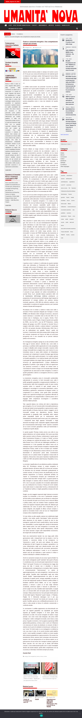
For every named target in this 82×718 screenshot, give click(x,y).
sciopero (72, 219)
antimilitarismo (64, 181)
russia (41, 656)
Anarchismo (69, 175)
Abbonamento (43, 25)
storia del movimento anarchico (68, 228)
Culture (62, 159)
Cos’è (10, 25)
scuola (62, 222)
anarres (62, 178)
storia (62, 225)
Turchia (68, 234)
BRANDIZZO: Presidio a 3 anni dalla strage (70, 42)
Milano (69, 203)
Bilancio (57, 25)
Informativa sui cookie (16, 28)
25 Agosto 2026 (28, 697)
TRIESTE (63, 234)
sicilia (67, 222)
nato (73, 209)
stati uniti (72, 222)
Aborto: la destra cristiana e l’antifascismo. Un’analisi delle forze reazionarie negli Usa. (49, 676)
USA (62, 238)
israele (72, 197)
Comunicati (64, 157)
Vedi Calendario (65, 134)
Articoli (62, 155)
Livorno (73, 200)
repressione (64, 216)
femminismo (64, 194)
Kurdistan (63, 200)
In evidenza (64, 164)
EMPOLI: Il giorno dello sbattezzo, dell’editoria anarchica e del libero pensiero (70, 100)
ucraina (45, 656)
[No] (80, 714)
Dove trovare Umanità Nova (21, 25)
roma (74, 216)
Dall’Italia (63, 162)
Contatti (34, 25)
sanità (66, 219)
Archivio (51, 25)
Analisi (62, 153)
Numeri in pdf (66, 25)
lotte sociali (63, 203)
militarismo (63, 206)
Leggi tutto (8, 170)
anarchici (63, 175)
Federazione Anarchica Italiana (68, 191)
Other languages (65, 166)
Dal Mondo (63, 160)
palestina (63, 213)
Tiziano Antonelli (65, 231)
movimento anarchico (66, 209)
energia (26, 656)
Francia (70, 194)
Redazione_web (37, 47)
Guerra (38, 656)
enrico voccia (64, 188)
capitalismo (72, 181)
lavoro (68, 200)
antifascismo (69, 178)
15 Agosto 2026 (51, 697)
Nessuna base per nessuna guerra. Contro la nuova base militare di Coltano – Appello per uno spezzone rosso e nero (32, 677)
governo (63, 197)
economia (68, 185)
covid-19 (63, 185)
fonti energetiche (32, 656)
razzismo (69, 213)
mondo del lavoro (72, 206)
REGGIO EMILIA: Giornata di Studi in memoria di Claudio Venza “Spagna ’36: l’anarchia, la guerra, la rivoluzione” (71, 125)
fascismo (74, 188)
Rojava (69, 216)
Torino (71, 231)
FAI (69, 188)
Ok (41, 715)
